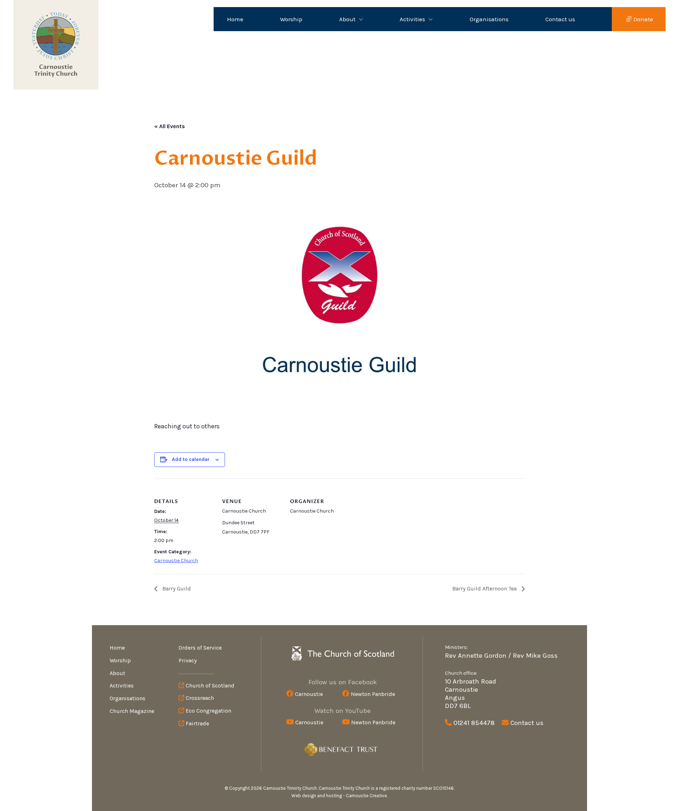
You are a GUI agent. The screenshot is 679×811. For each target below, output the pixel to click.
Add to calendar (191, 459)
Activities (412, 19)
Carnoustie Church (176, 561)
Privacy (188, 660)
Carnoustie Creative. (367, 795)
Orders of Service (200, 647)
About (347, 19)
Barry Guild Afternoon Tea (485, 588)
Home (235, 19)
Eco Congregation (207, 710)
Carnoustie (309, 694)
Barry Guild (176, 588)
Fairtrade (196, 723)
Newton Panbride (373, 694)
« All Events (169, 126)
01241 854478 (474, 723)
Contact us (560, 19)
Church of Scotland (209, 685)
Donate (642, 19)
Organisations (489, 19)
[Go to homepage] (55, 45)
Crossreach (199, 698)
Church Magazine (132, 711)
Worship (291, 19)
